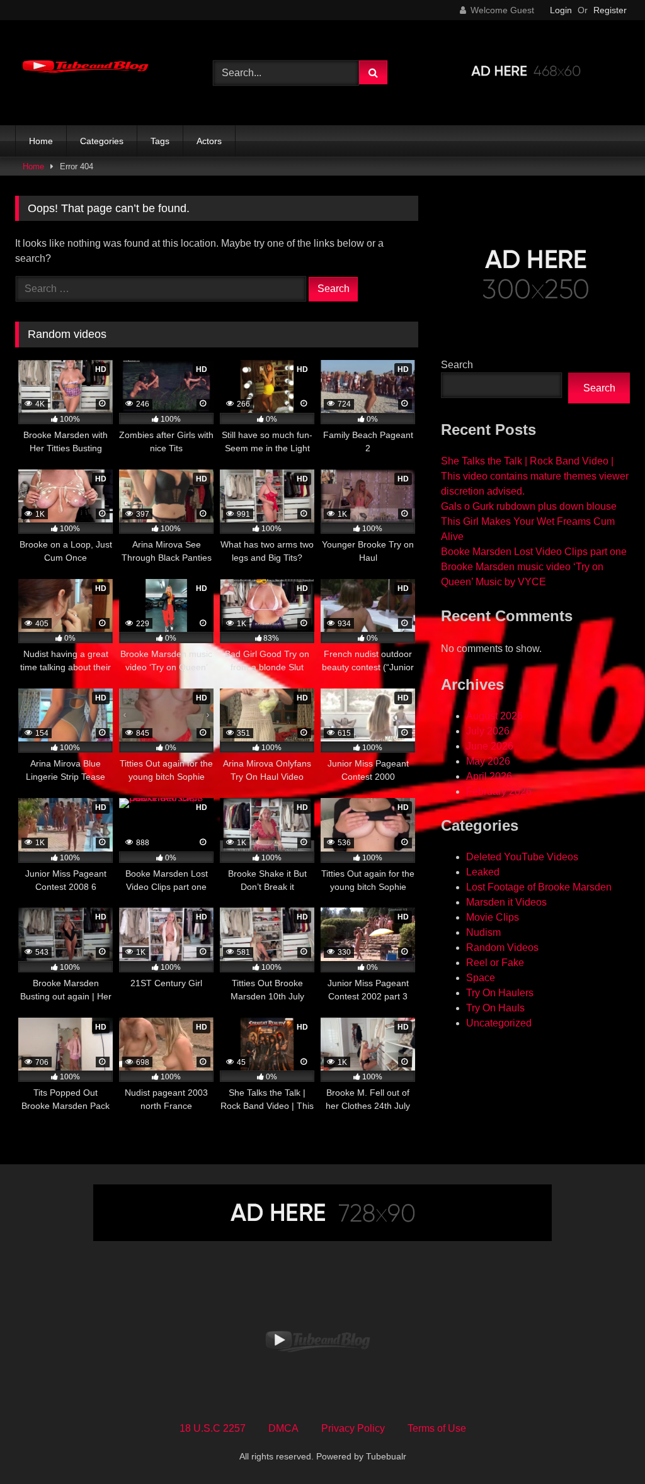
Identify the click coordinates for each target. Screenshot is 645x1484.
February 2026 (499, 791)
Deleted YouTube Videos (522, 857)
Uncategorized (499, 1023)
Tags (160, 141)
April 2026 (489, 776)
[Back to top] (606, 1446)
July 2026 (488, 731)
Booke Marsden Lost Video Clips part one (534, 551)
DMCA (283, 1428)
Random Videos (502, 947)
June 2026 (489, 746)
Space (480, 977)
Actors (209, 141)
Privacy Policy (353, 1428)
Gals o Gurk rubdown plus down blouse (529, 506)
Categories (101, 141)
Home (41, 141)
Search (457, 364)
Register (610, 10)
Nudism (483, 932)
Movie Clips (492, 917)
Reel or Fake (495, 962)
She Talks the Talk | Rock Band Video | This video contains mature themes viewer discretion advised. (535, 476)
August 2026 (494, 716)
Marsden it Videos (506, 902)
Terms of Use (437, 1428)
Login (561, 10)
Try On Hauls (495, 1008)
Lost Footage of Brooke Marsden (539, 887)
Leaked (482, 872)
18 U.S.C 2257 (213, 1428)
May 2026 (488, 761)
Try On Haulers (500, 992)
